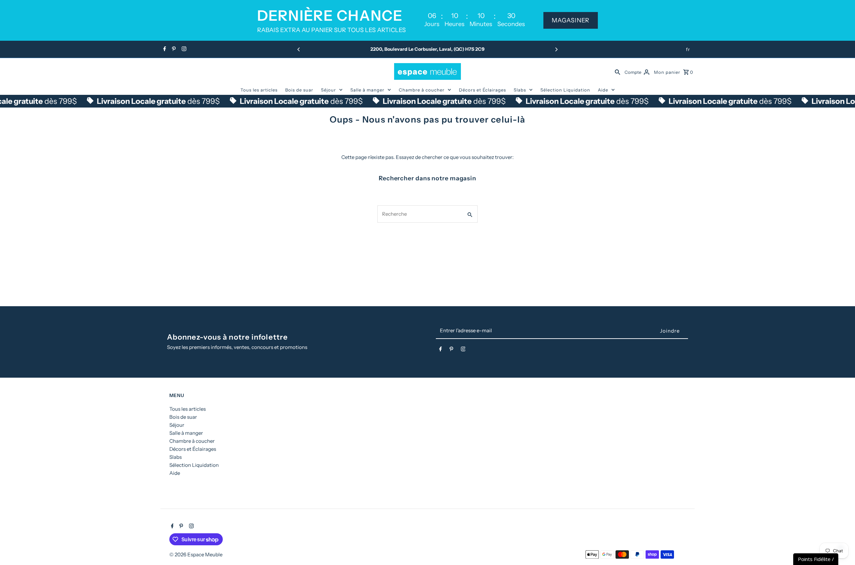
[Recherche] (617, 71)
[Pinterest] (173, 49)
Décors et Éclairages (482, 89)
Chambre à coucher (422, 89)
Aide (603, 89)
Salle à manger (367, 89)
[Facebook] (164, 49)
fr (688, 49)
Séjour (328, 89)
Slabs (520, 89)
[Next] (556, 49)
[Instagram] (183, 49)
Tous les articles (259, 89)
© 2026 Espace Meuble (195, 554)
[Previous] (299, 49)
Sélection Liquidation (565, 89)
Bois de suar (299, 89)
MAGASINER (570, 20)
